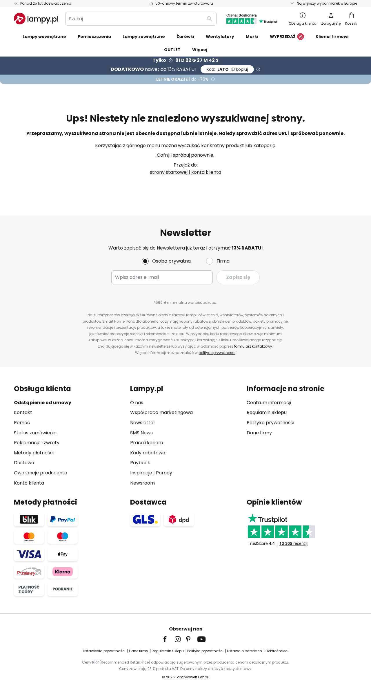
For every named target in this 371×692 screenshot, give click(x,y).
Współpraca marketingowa (161, 412)
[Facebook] (168, 639)
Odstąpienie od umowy (42, 402)
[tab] (69, 436)
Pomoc (22, 422)
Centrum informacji (269, 402)
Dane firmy (259, 432)
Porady (164, 472)
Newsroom (142, 483)
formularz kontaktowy (253, 346)
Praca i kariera (146, 442)
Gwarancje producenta (40, 472)
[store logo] (36, 18)
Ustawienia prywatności (104, 650)
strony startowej (169, 172)
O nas (136, 402)
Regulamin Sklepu (267, 412)
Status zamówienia (35, 432)
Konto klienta (29, 483)
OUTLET (172, 50)
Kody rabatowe (147, 452)
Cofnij (163, 155)
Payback (140, 462)
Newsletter (142, 422)
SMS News (141, 432)
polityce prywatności (217, 352)
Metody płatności (34, 452)
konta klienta (206, 172)
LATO (227, 69)
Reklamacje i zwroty (36, 442)
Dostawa (24, 462)
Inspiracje (141, 472)
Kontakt (23, 412)
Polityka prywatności (270, 422)
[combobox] (141, 18)
